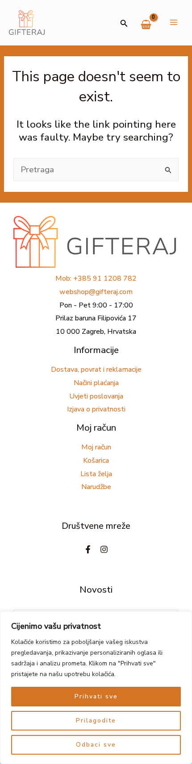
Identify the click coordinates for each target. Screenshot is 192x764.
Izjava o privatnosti (96, 409)
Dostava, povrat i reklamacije (96, 369)
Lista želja (96, 474)
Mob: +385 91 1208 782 (96, 278)
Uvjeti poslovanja (96, 396)
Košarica (96, 460)
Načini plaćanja (96, 383)
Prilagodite (96, 720)
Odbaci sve (96, 744)
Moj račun (96, 447)
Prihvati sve (96, 696)
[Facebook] (88, 549)
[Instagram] (104, 549)
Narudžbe (96, 487)
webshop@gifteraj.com (96, 292)
